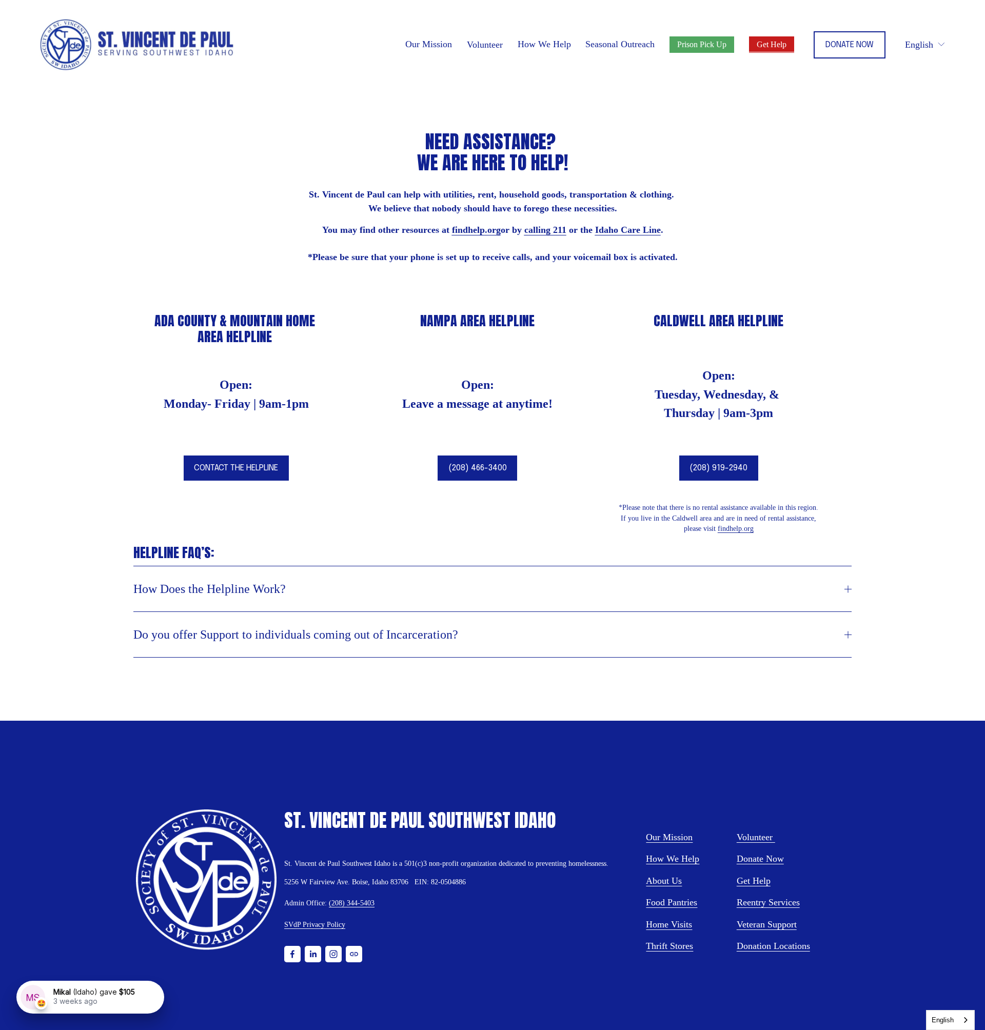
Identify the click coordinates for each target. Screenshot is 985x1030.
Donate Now (849, 45)
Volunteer (485, 44)
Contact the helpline (236, 468)
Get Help (771, 44)
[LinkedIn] (313, 954)
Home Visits (669, 924)
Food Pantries (671, 902)
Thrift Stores (669, 946)
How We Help (672, 859)
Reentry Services (768, 902)
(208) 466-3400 (477, 468)
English (943, 1020)
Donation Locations (773, 946)
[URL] (354, 954)
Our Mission (669, 837)
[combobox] (950, 1020)
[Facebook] (292, 954)
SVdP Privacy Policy (314, 924)
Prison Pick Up (701, 44)
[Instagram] (333, 954)
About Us (664, 881)
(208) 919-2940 (718, 468)
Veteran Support (767, 924)
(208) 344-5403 (352, 903)
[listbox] (925, 44)
